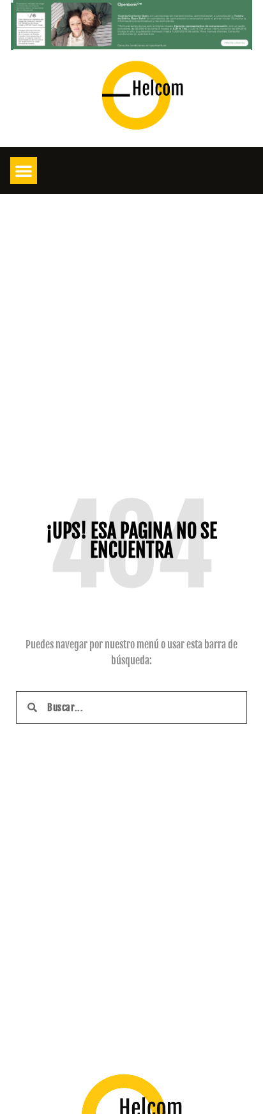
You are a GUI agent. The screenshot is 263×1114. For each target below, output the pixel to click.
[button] (23, 170)
